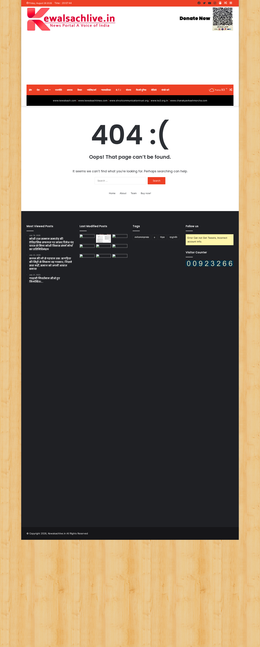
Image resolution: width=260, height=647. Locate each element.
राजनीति (58, 89)
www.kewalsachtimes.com (92, 100)
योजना (128, 89)
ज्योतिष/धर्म (91, 89)
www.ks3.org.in (159, 100)
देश (38, 89)
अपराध (70, 89)
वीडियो (154, 89)
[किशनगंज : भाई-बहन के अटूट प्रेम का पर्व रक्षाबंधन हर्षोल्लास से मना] (87, 258)
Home (112, 193)
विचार (79, 89)
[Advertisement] (130, 58)
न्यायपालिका (106, 89)
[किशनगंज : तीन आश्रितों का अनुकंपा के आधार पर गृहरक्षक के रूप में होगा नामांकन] (103, 248)
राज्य (46, 89)
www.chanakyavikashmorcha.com (188, 100)
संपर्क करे (165, 89)
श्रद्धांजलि (173, 237)
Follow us (192, 226)
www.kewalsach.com (64, 100)
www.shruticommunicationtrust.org (129, 100)
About (123, 193)
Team (134, 193)
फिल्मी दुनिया (141, 89)
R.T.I (118, 89)
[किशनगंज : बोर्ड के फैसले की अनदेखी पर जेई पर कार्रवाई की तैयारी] (103, 238)
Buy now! (146, 193)
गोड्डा (162, 237)
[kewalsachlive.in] (130, 19)
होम (30, 89)
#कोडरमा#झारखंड (142, 237)
